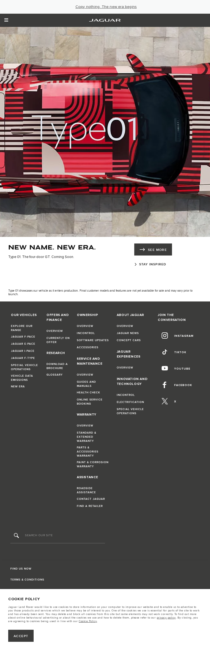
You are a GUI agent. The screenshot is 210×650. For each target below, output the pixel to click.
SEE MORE (157, 250)
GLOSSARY (54, 374)
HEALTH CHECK (88, 392)
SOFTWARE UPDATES (93, 340)
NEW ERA (18, 386)
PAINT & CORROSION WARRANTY (93, 464)
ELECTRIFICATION (130, 402)
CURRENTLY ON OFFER (58, 340)
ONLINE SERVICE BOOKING (90, 401)
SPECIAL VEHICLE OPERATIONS (24, 367)
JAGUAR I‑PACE (22, 351)
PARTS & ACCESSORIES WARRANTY (87, 451)
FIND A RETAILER (90, 506)
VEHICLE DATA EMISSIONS (22, 378)
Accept (21, 636)
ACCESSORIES (87, 347)
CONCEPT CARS (129, 340)
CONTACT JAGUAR (91, 499)
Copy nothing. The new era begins (106, 7)
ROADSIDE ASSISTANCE (86, 490)
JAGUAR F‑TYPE (23, 358)
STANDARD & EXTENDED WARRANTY (86, 437)
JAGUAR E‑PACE (23, 344)
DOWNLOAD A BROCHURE (57, 366)
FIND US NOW (20, 568)
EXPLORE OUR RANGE (22, 328)
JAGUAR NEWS (128, 333)
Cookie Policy (88, 621)
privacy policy (166, 617)
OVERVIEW (54, 331)
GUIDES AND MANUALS (86, 384)
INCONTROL (86, 333)
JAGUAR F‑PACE (23, 336)
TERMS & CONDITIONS (27, 579)
